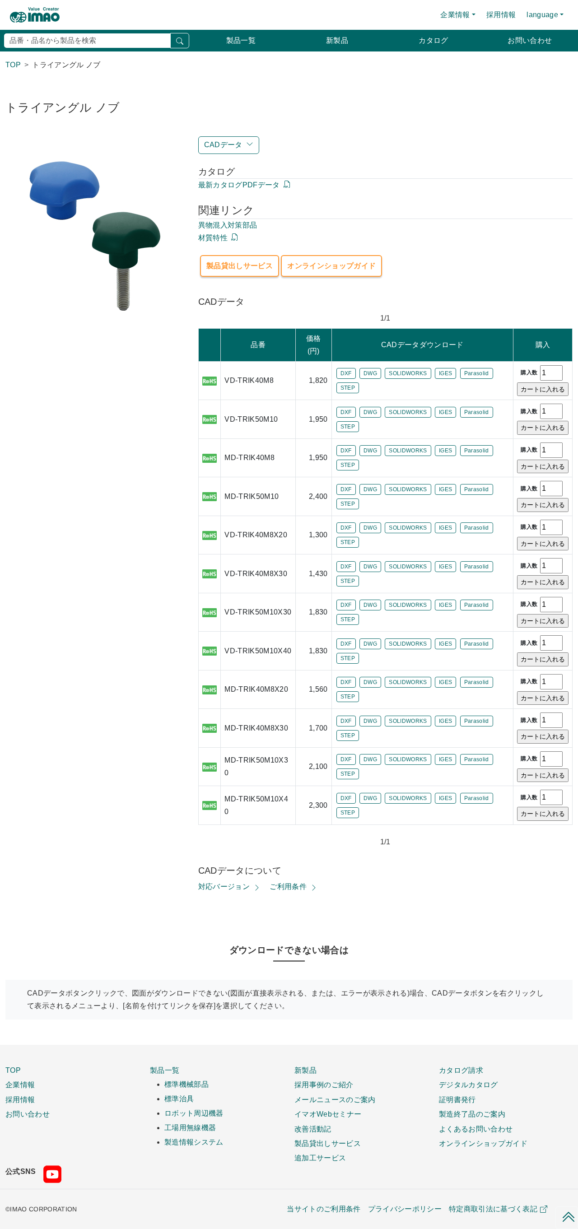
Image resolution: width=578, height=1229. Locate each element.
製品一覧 (241, 40)
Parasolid (476, 373)
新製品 (337, 40)
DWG (370, 373)
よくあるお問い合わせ (476, 1129)
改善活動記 (312, 1129)
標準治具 (179, 1099)
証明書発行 (457, 1099)
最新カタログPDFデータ (239, 185)
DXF (346, 373)
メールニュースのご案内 (335, 1099)
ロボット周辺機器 (194, 1113)
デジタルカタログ (468, 1084)
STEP (347, 388)
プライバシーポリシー (405, 1209)
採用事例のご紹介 (324, 1084)
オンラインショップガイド (331, 266)
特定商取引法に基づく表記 (493, 1209)
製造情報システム (194, 1142)
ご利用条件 (288, 886)
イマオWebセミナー (327, 1114)
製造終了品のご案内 (472, 1114)
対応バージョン (224, 886)
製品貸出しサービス (239, 266)
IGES (445, 373)
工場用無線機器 (190, 1127)
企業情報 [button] (455, 15)
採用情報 (501, 15)
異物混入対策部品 (227, 225)
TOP (13, 1070)
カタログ (433, 40)
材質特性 (213, 238)
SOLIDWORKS (408, 373)
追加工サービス (320, 1158)
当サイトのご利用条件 (323, 1209)
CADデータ (223, 145)
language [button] (542, 15)
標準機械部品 (186, 1084)
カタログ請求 (461, 1070)
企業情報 (20, 1084)
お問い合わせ (530, 40)
